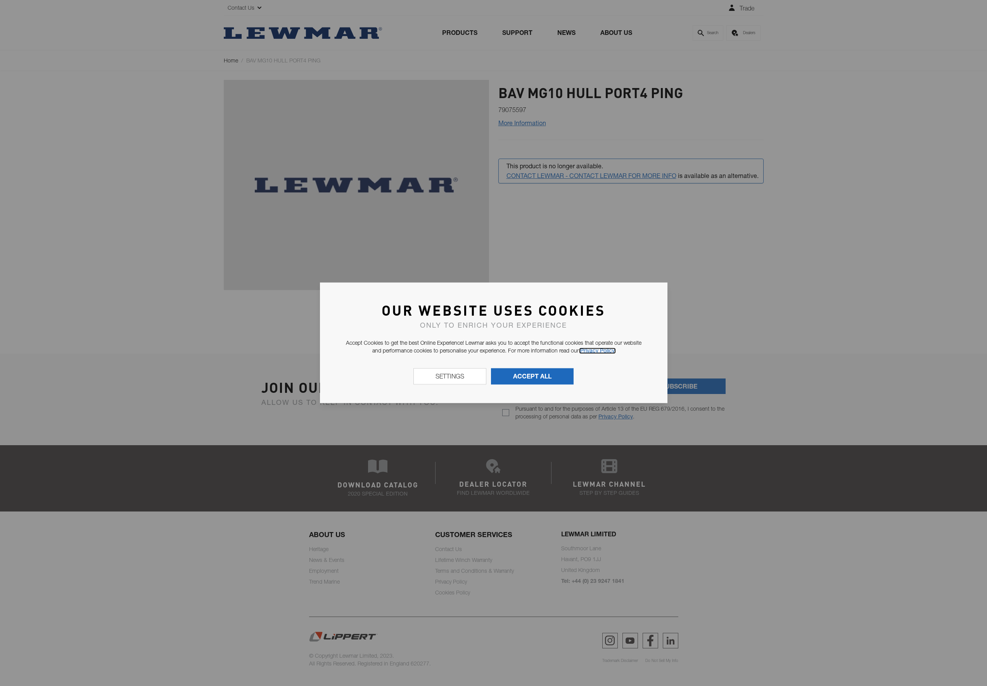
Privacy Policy (597, 351)
